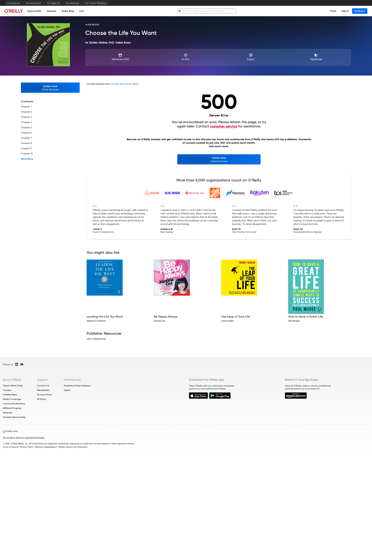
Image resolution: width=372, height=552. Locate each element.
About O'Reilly (12, 379)
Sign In (345, 10)
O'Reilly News (10, 394)
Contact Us (43, 385)
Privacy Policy (44, 394)
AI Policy (41, 399)
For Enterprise (13, 3)
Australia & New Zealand (77, 385)
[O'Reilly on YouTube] (21, 364)
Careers (7, 390)
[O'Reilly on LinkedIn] (16, 364)
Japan (67, 390)
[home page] (14, 11)
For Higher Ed (53, 3)
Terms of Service (10, 447)
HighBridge (316, 59)
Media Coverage (12, 399)
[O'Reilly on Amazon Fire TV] (296, 397)
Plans (333, 10)
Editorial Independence (46, 447)
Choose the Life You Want (125, 84)
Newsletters (43, 390)
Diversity (7, 412)
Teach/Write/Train (13, 385)
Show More (27, 159)
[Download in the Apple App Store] (198, 397)
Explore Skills (34, 10)
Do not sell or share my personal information (23, 437)
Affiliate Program (12, 408)
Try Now (358, 10)
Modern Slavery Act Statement (73, 447)
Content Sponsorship (14, 417)
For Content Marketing (95, 3)
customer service (223, 126)
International (72, 379)
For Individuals (72, 3)
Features (51, 10)
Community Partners (14, 403)
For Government (33, 3)
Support (42, 379)
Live (81, 10)
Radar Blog (68, 10)
